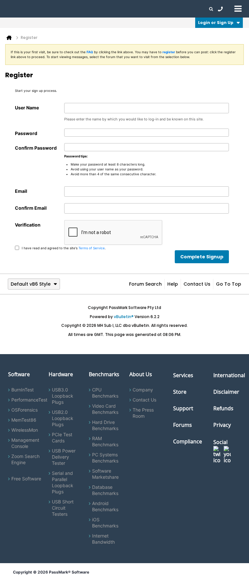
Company (143, 389)
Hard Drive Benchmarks (105, 425)
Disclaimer (226, 391)
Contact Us (197, 284)
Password (26, 133)
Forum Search (145, 284)
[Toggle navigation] (238, 8)
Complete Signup (201, 256)
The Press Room (143, 413)
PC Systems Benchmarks (105, 458)
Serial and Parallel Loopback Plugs (62, 482)
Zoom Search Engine (25, 459)
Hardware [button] (38, 9)
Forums (172, 9)
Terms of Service (91, 248)
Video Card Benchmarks (105, 409)
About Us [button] (150, 9)
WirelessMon (24, 430)
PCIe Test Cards (62, 437)
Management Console (25, 443)
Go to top (228, 284)
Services (183, 375)
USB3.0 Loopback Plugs (62, 396)
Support (127, 9)
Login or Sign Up (215, 22)
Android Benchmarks (105, 506)
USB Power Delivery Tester (64, 457)
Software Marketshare (105, 474)
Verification (28, 225)
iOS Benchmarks (105, 522)
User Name (27, 107)
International (229, 375)
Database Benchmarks (105, 490)
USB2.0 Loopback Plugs (62, 418)
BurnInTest (22, 389)
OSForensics (24, 410)
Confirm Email (31, 208)
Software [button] (15, 9)
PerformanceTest (29, 399)
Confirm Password (36, 148)
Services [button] (91, 9)
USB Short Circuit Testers (63, 508)
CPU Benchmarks (105, 393)
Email (21, 191)
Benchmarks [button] (65, 9)
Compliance (187, 441)
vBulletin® (124, 316)
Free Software (26, 478)
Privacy (222, 424)
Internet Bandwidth (103, 539)
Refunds (223, 408)
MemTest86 (23, 420)
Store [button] (109, 9)
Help (172, 284)
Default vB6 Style (31, 284)
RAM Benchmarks (105, 441)
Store (179, 391)
